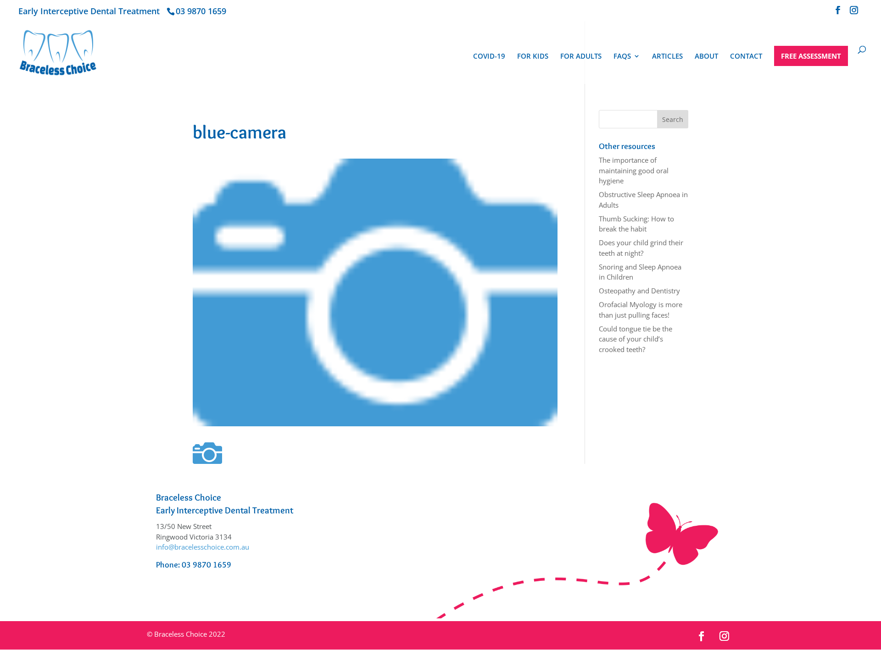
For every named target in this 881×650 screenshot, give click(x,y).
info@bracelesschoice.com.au (202, 546)
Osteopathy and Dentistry (639, 290)
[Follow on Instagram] (724, 636)
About (706, 57)
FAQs (622, 57)
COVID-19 (489, 57)
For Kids (532, 57)
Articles (667, 57)
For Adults (581, 57)
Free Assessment (811, 56)
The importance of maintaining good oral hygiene (634, 170)
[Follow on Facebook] (701, 636)
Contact (746, 57)
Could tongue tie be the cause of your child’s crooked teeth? (635, 339)
